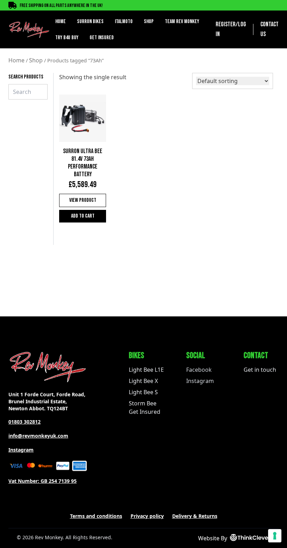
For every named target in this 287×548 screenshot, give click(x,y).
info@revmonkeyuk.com (38, 435)
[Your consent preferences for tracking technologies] (274, 535)
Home (60, 21)
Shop (149, 21)
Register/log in (231, 29)
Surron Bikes (90, 21)
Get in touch (260, 370)
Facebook (199, 370)
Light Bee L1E (146, 370)
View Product (82, 200)
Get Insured (102, 37)
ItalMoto (124, 21)
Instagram (21, 449)
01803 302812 (24, 421)
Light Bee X (143, 381)
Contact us (269, 29)
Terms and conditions (96, 516)
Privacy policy (147, 516)
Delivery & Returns (194, 516)
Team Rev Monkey (182, 21)
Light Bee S (143, 392)
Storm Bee (142, 403)
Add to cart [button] (82, 216)
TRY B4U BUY (66, 37)
